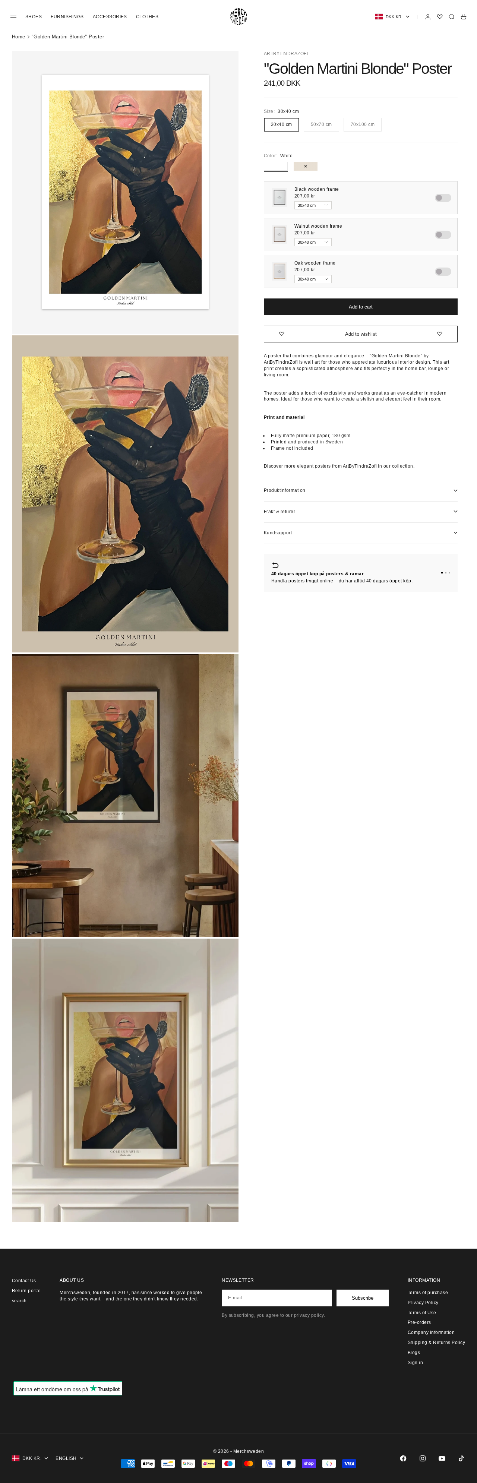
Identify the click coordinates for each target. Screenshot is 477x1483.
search (19, 1300)
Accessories (110, 16)
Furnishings (67, 16)
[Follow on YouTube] (442, 1458)
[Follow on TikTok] (461, 1458)
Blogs (414, 1352)
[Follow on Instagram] (422, 1458)
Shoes (33, 16)
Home (18, 36)
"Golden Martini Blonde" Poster (68, 36)
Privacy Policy (423, 1302)
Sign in (415, 1362)
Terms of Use (422, 1312)
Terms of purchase (428, 1292)
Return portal (26, 1290)
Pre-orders (419, 1322)
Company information (431, 1332)
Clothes (147, 16)
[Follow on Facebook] (403, 1458)
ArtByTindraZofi (286, 53)
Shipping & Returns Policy (436, 1342)
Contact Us (24, 1280)
